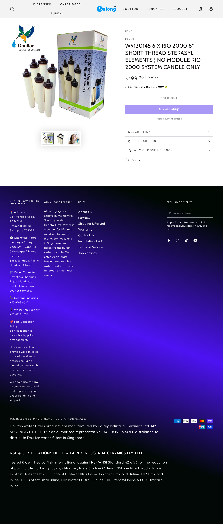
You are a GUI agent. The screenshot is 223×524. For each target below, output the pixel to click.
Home (128, 31)
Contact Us (86, 235)
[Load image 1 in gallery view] (48, 138)
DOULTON (130, 39)
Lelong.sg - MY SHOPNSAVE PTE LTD (41, 418)
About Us (85, 212)
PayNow (84, 218)
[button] (12, 9)
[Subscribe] (211, 213)
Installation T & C (90, 241)
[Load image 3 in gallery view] (74, 138)
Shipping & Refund (91, 223)
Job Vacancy (87, 253)
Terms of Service (90, 247)
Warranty (85, 229)
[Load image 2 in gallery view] (60, 138)
